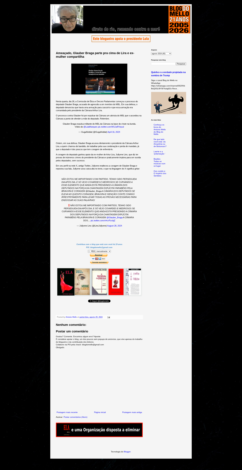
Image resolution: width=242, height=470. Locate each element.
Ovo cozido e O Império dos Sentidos (160, 173)
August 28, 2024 (114, 225)
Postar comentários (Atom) (75, 417)
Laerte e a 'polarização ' (159, 152)
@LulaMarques (90, 127)
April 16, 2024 (114, 132)
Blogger (127, 452)
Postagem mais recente (67, 412)
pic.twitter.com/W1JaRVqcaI (111, 127)
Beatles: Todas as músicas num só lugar (159, 162)
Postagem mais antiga (132, 412)
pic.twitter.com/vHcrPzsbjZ (103, 220)
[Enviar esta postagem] (108, 317)
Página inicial (100, 412)
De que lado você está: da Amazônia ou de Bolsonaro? (160, 142)
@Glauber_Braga (115, 217)
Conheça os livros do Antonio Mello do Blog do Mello (160, 129)
